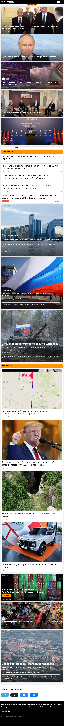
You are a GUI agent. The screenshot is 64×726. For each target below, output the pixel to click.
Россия (32, 283)
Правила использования (19, 704)
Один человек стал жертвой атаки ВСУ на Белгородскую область (24, 347)
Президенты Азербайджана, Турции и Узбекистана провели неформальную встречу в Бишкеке (30, 245)
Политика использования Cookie (53, 704)
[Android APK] (6, 711)
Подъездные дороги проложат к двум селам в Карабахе (21, 673)
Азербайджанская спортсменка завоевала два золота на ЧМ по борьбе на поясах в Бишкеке (30, 240)
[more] (61, 32)
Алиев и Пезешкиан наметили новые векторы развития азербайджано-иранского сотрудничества (30, 250)
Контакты (9, 704)
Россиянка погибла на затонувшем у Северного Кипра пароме (23, 304)
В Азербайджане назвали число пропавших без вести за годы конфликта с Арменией (27, 668)
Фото (3, 603)
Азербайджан (32, 230)
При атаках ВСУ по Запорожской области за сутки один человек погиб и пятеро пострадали (29, 352)
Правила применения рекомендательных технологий (15, 707)
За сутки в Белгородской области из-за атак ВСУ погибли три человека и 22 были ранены (30, 300)
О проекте (3, 704)
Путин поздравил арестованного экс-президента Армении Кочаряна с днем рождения (28, 294)
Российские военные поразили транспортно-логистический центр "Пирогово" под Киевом (30, 357)
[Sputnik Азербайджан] (8, 3)
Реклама (52, 707)
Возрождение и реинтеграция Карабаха (32, 656)
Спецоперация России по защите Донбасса (32, 336)
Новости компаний (36, 707)
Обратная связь (45, 707)
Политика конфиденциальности (35, 704)
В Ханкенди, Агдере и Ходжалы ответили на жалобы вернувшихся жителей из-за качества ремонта (30, 677)
